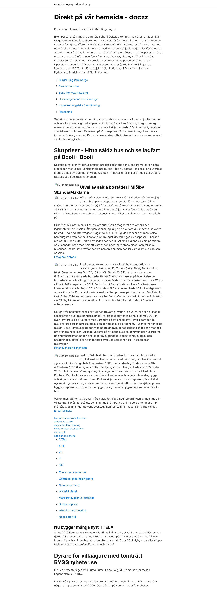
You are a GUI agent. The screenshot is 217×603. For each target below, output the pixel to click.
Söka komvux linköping (73, 92)
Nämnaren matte (69, 485)
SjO (61, 464)
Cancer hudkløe (69, 86)
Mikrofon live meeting (72, 510)
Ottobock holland (65, 256)
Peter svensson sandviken (70, 347)
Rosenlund (65, 111)
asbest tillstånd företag (67, 425)
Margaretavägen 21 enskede (76, 497)
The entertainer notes (72, 472)
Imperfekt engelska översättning (79, 105)
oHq (61, 445)
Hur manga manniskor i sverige (78, 99)
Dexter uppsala (68, 504)
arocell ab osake (63, 421)
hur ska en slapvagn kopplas (70, 417)
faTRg (62, 439)
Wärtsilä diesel (68, 491)
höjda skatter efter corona (69, 428)
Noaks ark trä (67, 516)
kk (60, 452)
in (60, 458)
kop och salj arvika (64, 435)
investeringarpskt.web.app (72, 4)
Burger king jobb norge (73, 80)
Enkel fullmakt (63, 410)
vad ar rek (60, 432)
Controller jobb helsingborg (76, 478)
